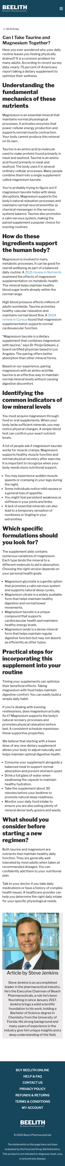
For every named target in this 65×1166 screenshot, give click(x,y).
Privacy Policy (33, 1089)
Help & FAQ (32, 1076)
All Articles (12, 28)
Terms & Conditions (32, 1101)
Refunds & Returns (32, 1095)
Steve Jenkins (43, 973)
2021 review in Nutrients (43, 272)
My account (32, 1108)
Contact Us (33, 1082)
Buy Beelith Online (32, 1070)
